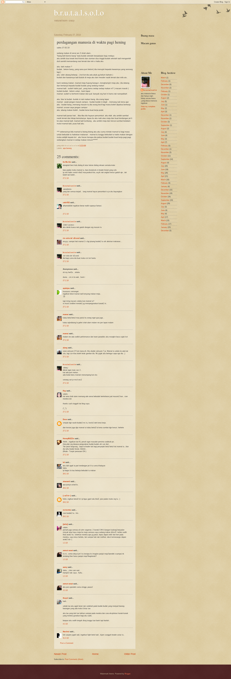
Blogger (127, 674)
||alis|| (65, 524)
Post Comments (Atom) (74, 659)
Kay (64, 391)
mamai (65, 314)
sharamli (66, 481)
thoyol (65, 598)
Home (95, 654)
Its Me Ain (67, 162)
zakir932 (66, 203)
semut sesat (68, 550)
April (162, 112)
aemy (65, 567)
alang (65, 348)
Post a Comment (66, 643)
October (164, 95)
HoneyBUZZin (68, 439)
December (165, 84)
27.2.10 (66, 178)
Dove (65, 419)
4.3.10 (65, 624)
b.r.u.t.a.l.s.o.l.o (79, 12)
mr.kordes (67, 510)
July (162, 101)
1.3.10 (65, 543)
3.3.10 (65, 590)
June (163, 105)
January (164, 186)
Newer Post (60, 654)
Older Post (130, 654)
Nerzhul (66, 632)
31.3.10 (66, 638)
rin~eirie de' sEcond (71, 238)
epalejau (66, 288)
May (162, 108)
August (163, 98)
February (164, 81)
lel (64, 462)
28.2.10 (66, 474)
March (163, 78)
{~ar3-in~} (67, 496)
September (165, 125)
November (165, 88)
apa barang (67, 148)
